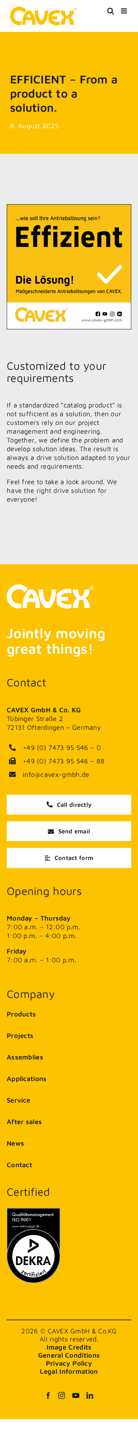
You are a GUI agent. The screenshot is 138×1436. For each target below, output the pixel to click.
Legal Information (69, 1371)
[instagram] (61, 1395)
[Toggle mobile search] (110, 10)
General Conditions (69, 1355)
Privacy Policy (69, 1363)
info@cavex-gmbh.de (56, 774)
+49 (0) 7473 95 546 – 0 (62, 747)
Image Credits (69, 1347)
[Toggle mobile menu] (124, 10)
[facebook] (48, 1395)
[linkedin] (89, 1395)
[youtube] (76, 1395)
